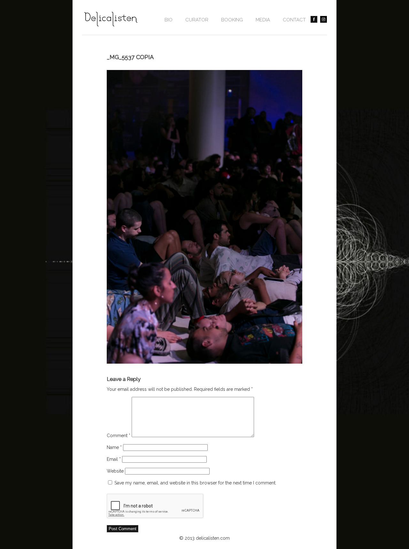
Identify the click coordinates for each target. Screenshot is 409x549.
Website (115, 471)
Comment (118, 435)
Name (114, 447)
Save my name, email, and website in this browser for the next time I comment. (195, 482)
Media (263, 20)
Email (114, 459)
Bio (169, 20)
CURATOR (196, 20)
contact (294, 20)
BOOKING (232, 20)
